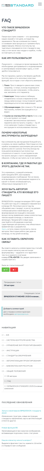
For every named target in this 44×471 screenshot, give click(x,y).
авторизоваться (21, 314)
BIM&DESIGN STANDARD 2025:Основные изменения (23, 387)
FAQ (9, 381)
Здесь (4, 229)
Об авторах (12, 376)
